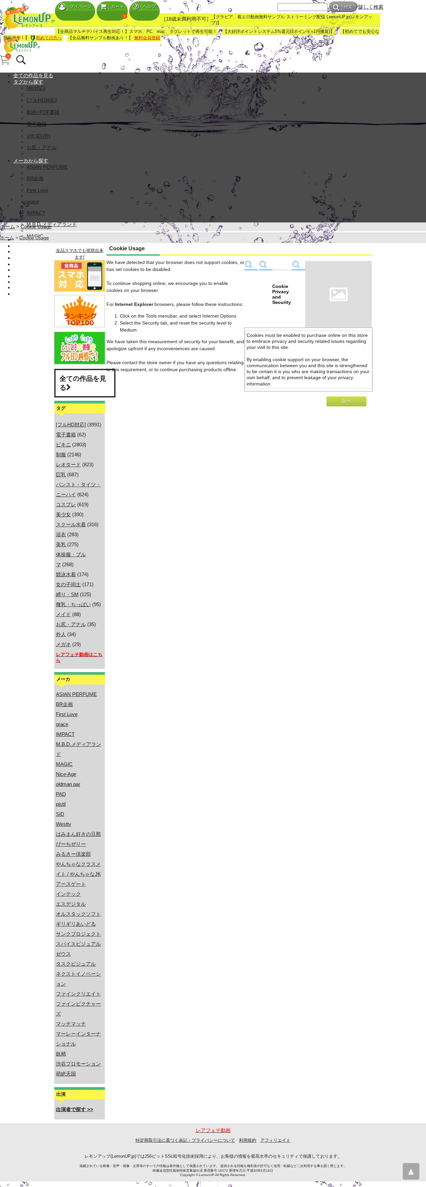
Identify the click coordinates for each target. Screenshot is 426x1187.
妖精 (61, 1054)
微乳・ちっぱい (73, 604)
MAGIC (64, 764)
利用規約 (247, 1140)
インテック (68, 894)
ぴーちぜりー (71, 844)
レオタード (68, 464)
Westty (63, 824)
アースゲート (71, 884)
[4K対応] (36, 88)
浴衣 (61, 534)
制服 (61, 454)
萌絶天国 (66, 1073)
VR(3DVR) (38, 136)
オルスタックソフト (78, 914)
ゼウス (63, 954)
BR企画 (35, 178)
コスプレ (66, 504)
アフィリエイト (275, 1140)
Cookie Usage (36, 226)
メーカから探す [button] (30, 160)
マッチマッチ (71, 1024)
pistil (61, 804)
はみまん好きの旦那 (78, 834)
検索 (348, 7)
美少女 (63, 514)
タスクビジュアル (76, 964)
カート (117, 6)
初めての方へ (49, 37)
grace (33, 201)
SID (60, 814)
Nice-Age (66, 774)
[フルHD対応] (42, 100)
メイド (63, 614)
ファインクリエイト (78, 994)
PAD (61, 794)
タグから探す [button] (28, 82)
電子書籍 (37, 124)
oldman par (68, 784)
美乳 (61, 544)
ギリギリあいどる (76, 924)
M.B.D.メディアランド (52, 224)
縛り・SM (67, 594)
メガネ (63, 644)
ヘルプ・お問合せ (33, 287)
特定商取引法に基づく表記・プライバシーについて (185, 1140)
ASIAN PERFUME (47, 167)
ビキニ (63, 444)
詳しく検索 (370, 7)
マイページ (81, 6)
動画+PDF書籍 (43, 112)
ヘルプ (149, 6)
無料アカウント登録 (35, 270)
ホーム (7, 226)
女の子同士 (68, 584)
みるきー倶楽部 (73, 854)
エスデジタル (71, 904)
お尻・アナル (42, 147)
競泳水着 (66, 574)
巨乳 (61, 474)
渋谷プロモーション (78, 1064)
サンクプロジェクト (78, 934)
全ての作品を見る (33, 75)
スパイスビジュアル (78, 944)
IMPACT (36, 213)
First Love (37, 190)
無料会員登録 (147, 37)
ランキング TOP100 (35, 251)
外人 (61, 634)
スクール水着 (71, 524)
